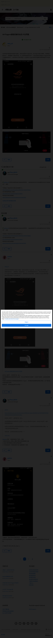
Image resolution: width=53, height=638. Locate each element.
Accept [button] (26, 325)
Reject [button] (26, 322)
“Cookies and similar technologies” (12, 319)
